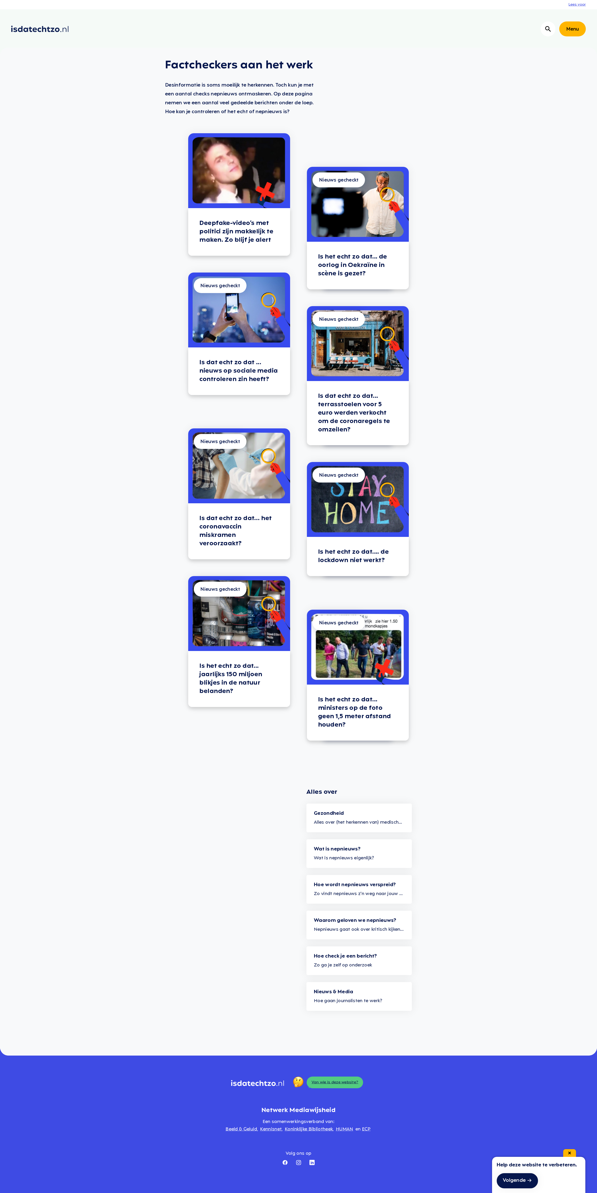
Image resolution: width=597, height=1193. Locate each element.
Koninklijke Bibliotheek (309, 1129)
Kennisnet (271, 1129)
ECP (366, 1129)
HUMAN (344, 1129)
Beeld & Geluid (241, 1129)
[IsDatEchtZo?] (40, 29)
